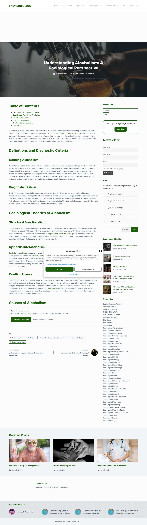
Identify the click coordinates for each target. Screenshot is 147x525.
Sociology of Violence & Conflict (115, 413)
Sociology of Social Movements (115, 397)
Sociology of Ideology (111, 362)
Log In (132, 6)
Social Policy (108, 323)
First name (106, 147)
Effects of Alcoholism (21, 120)
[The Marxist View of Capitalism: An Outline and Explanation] (107, 289)
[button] (101, 251)
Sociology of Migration (112, 378)
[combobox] (120, 110)
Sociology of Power (110, 386)
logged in (49, 487)
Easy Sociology (20, 5)
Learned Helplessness (25, 512)
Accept (59, 269)
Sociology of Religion (111, 391)
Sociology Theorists (110, 418)
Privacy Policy (74, 274)
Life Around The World (111, 315)
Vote (134, 230)
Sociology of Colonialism (112, 333)
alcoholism (32, 338)
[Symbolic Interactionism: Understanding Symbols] (78, 512)
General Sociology (110, 309)
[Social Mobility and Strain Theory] (107, 247)
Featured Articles (112, 6)
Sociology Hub (67, 6)
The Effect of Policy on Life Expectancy (24, 466)
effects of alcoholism (17, 342)
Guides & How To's (110, 312)
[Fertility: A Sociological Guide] (73, 451)
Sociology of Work (110, 415)
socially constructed (41, 256)
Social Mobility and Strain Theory (125, 245)
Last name (106, 154)
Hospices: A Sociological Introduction (111, 466)
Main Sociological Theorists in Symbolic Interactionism (127, 512)
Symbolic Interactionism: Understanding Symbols (92, 512)
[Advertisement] (74, 27)
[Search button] (106, 114)
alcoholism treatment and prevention (52, 338)
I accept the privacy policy (114, 169)
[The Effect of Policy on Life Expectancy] (29, 451)
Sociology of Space (110, 399)
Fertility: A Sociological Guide (64, 466)
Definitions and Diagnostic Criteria (26, 112)
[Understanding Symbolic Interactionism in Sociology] (45, 512)
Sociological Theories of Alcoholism (26, 115)
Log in (50, 319)
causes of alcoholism (76, 338)
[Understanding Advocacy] (107, 258)
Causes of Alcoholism (21, 118)
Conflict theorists (50, 288)
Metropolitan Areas (120, 267)
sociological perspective (64, 133)
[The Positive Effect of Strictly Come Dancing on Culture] (107, 279)
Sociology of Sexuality (111, 394)
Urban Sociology (109, 420)
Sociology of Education (112, 346)
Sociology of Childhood (112, 331)
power (51, 280)
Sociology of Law (109, 373)
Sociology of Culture (111, 338)
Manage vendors (52, 264)
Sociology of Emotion (111, 349)
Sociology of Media (110, 376)
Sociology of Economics (112, 344)
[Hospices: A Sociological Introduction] (117, 451)
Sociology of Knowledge (112, 368)
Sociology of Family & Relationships (116, 352)
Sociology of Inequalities (112, 365)
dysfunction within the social (60, 234)
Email (105, 161)
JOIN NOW (56, 6)
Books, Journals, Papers (112, 304)
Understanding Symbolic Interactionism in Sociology (60, 512)
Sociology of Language (112, 370)
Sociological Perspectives (113, 328)
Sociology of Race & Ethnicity (114, 389)
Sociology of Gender (111, 354)
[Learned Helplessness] (12, 512)
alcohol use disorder (17, 338)
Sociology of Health (87, 74)
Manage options (88, 269)
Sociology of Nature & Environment (116, 381)
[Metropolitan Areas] (107, 268)
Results (125, 230)
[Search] (137, 6)
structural (18, 228)
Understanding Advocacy (122, 256)
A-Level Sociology (95, 6)
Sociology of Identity (111, 360)
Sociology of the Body (111, 405)
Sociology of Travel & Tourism (114, 410)
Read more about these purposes (67, 264)
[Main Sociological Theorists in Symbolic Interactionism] (111, 512)
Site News (107, 320)
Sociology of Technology (112, 402)
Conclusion (17, 125)
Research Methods (110, 317)
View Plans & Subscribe (21, 319)
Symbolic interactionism (18, 253)
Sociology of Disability (111, 341)
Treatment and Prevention (23, 123)
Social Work (107, 325)
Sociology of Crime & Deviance (115, 336)
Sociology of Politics (111, 383)
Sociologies (80, 6)
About (123, 6)
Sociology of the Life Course (114, 407)
